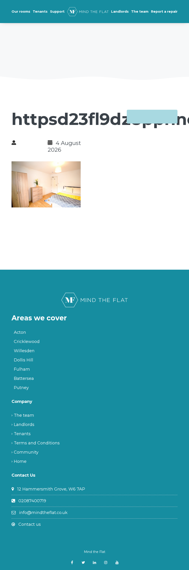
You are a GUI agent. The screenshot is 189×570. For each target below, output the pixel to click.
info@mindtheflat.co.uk (43, 512)
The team (139, 11)
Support (57, 11)
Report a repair (164, 11)
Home (20, 461)
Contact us (29, 524)
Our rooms (21, 11)
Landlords (120, 11)
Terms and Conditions (37, 443)
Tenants (40, 11)
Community (26, 452)
